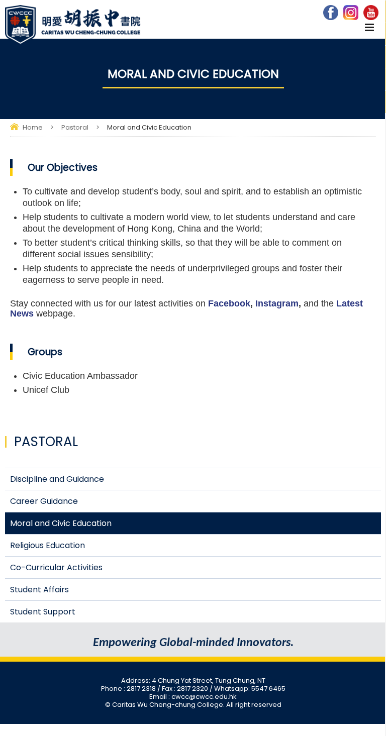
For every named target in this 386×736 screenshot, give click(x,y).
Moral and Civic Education (61, 523)
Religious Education (47, 545)
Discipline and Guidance (57, 479)
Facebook (229, 303)
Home (33, 127)
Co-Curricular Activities (56, 567)
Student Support (42, 611)
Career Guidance (44, 501)
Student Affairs (39, 589)
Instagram (276, 303)
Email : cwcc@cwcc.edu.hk (193, 696)
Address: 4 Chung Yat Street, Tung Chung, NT (193, 680)
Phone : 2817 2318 (129, 688)
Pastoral (74, 127)
